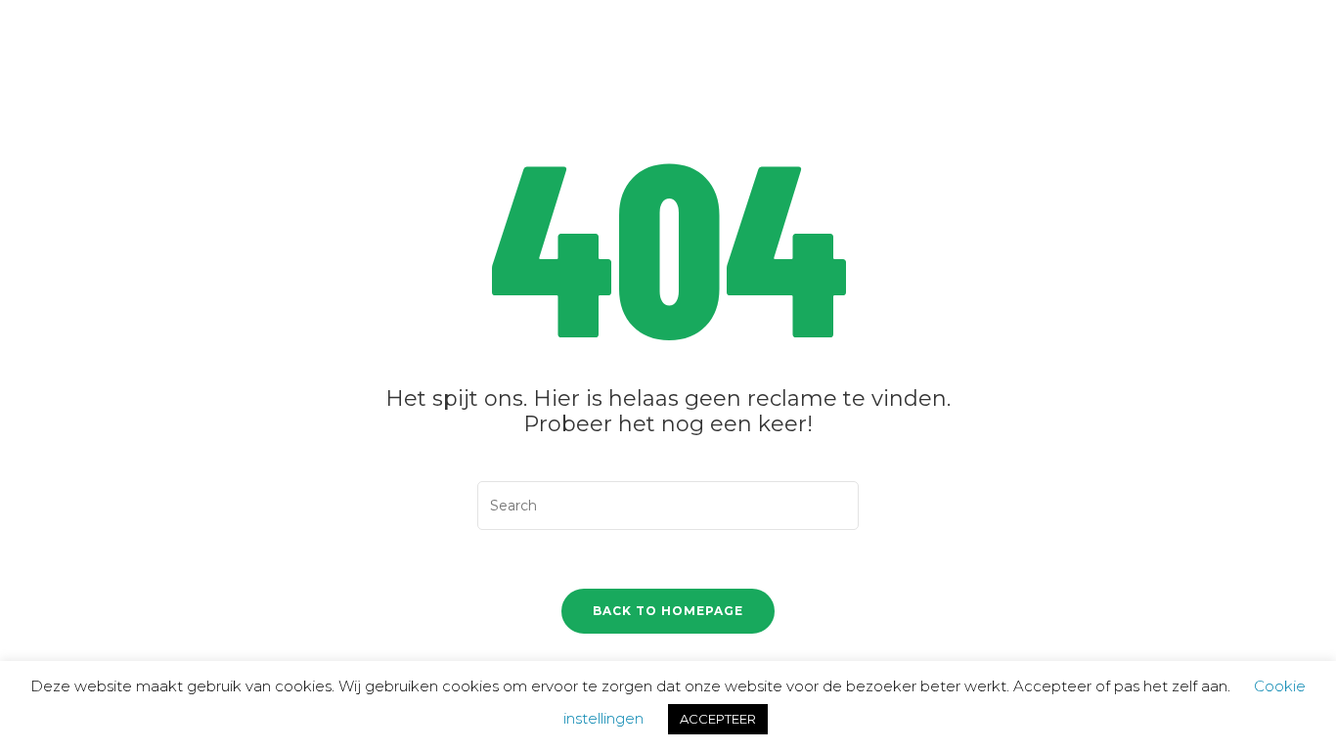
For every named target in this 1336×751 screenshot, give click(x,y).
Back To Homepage (668, 610)
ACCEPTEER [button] (718, 719)
